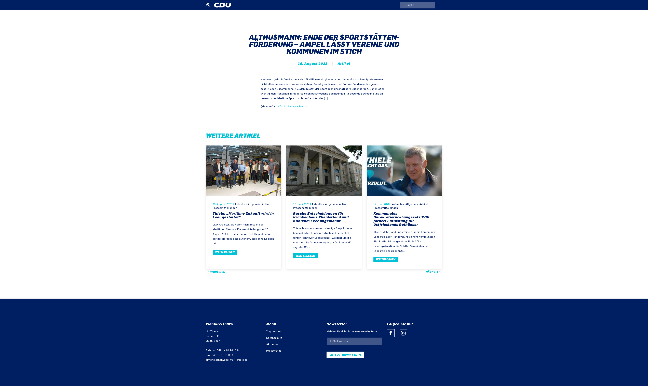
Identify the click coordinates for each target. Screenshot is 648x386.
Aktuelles (241, 204)
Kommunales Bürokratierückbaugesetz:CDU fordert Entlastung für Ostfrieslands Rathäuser (401, 219)
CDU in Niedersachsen (291, 106)
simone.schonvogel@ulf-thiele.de (227, 360)
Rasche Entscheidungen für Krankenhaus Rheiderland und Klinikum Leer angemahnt (321, 217)
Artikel (344, 64)
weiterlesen (225, 252)
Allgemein (254, 204)
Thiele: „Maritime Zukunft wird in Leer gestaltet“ (243, 215)
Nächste (432, 271)
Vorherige (217, 271)
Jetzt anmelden (345, 355)
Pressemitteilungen (225, 208)
